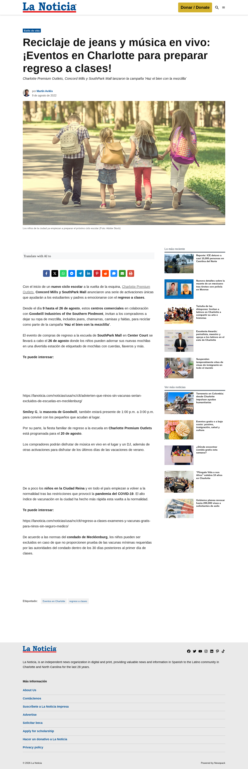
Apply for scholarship (38, 731)
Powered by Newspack (213, 763)
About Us (29, 690)
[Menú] (223, 7)
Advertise (30, 714)
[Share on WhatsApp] (63, 273)
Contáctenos (32, 698)
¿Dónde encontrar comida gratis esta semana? (206, 449)
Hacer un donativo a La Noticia (45, 739)
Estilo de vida (32, 30)
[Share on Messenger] (71, 273)
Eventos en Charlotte (54, 601)
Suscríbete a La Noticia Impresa (46, 706)
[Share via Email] (122, 273)
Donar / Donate (195, 7)
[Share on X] (54, 273)
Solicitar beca (33, 723)
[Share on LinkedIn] (88, 273)
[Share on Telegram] (80, 273)
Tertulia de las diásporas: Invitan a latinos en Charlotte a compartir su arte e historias (208, 312)
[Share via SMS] (114, 273)
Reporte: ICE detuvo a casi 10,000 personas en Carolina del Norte (210, 258)
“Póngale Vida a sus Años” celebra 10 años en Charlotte (209, 475)
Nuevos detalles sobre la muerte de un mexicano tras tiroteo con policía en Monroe (210, 285)
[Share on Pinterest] (97, 273)
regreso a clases (78, 601)
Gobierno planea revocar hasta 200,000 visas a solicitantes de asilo (210, 503)
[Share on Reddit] (105, 273)
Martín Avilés (45, 91)
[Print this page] (130, 273)
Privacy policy (33, 747)
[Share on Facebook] (46, 273)
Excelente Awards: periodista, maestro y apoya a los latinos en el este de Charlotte (210, 335)
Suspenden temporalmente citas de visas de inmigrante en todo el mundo (209, 363)
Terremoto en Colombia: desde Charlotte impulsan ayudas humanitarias (210, 398)
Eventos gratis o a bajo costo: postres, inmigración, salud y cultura (209, 426)
